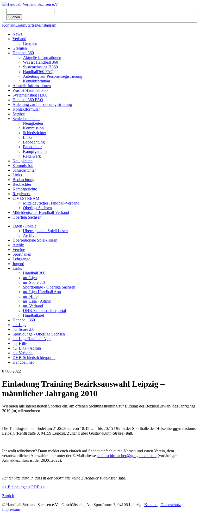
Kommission (33, 128)
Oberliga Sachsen (37, 208)
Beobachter (32, 147)
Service (18, 114)
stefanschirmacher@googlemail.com (127, 455)
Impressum (11, 509)
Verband (19, 39)
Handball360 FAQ (38, 71)
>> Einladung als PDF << (23, 487)
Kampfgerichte (35, 151)
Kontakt (8, 25)
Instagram (48, 25)
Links (27, 137)
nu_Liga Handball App (42, 292)
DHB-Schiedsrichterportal (44, 310)
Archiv (28, 235)
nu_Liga (30, 277)
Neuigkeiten (33, 123)
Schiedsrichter (26, 118)
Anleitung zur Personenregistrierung (52, 76)
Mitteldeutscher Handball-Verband (51, 203)
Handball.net (33, 315)
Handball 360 (34, 273)
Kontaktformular (36, 81)
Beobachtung (34, 142)
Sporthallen (21, 254)
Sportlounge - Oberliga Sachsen (49, 287)
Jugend (18, 263)
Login (20, 25)
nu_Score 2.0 (34, 282)
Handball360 (23, 53)
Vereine (18, 249)
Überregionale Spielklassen (45, 231)
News (17, 34)
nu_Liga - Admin (37, 301)
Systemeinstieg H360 (40, 67)
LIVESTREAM (25, 198)
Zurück (8, 496)
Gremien (30, 43)
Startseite (32, 25)
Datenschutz (170, 504)
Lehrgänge (21, 259)
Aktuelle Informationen (42, 57)
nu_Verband (33, 306)
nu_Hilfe (30, 296)
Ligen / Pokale (24, 226)
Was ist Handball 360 (40, 62)
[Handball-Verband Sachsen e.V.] (30, 4)
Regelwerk (32, 156)
